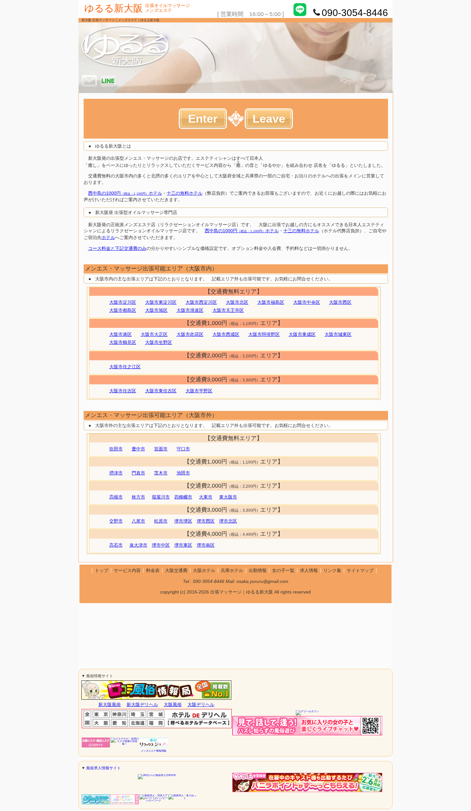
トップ (101, 570)
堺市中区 (161, 545)
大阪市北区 (237, 302)
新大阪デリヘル (142, 704)
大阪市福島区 (270, 302)
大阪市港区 (120, 334)
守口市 (183, 448)
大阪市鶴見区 (122, 342)
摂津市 (116, 472)
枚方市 (138, 496)
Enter (203, 118)
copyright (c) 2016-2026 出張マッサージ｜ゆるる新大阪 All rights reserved (235, 591)
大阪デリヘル (200, 704)
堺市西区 (206, 521)
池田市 (183, 472)
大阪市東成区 (302, 334)
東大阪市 (228, 496)
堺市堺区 (183, 521)
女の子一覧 (283, 570)
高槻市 (116, 496)
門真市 (138, 472)
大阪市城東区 (338, 334)
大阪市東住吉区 (161, 390)
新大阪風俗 (109, 704)
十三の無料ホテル (184, 193)
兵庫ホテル (232, 570)
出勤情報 (258, 570)
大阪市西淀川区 (201, 302)
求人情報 (309, 570)
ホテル (108, 237)
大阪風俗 (173, 704)
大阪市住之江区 (125, 366)
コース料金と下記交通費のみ (117, 248)
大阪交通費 (176, 570)
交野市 (116, 521)
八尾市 (138, 521)
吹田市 (116, 448)
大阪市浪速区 (190, 310)
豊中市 (138, 448)
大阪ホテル (204, 570)
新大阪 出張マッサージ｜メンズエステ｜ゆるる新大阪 (121, 20)
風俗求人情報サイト (103, 768)
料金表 (153, 570)
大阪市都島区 (122, 310)
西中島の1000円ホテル (125, 193)
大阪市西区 (340, 302)
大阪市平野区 (199, 390)
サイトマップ (360, 570)
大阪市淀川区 (122, 302)
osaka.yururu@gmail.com (262, 581)
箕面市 (161, 448)
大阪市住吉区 (122, 390)
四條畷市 (183, 496)
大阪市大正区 (154, 334)
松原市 (161, 521)
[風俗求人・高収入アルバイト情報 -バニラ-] (307, 791)
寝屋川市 (161, 496)
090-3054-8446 (208, 581)
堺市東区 (183, 545)
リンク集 (332, 570)
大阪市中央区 (306, 302)
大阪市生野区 (158, 342)
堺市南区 (206, 545)
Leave (268, 118)
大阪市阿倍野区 (264, 334)
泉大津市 (138, 545)
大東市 (205, 496)
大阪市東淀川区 (161, 302)
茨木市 (161, 472)
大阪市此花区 (190, 334)
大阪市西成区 (225, 334)
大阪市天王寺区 (228, 310)
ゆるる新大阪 (113, 8)
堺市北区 (228, 521)
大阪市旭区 (156, 310)
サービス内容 (127, 570)
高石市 (116, 545)
